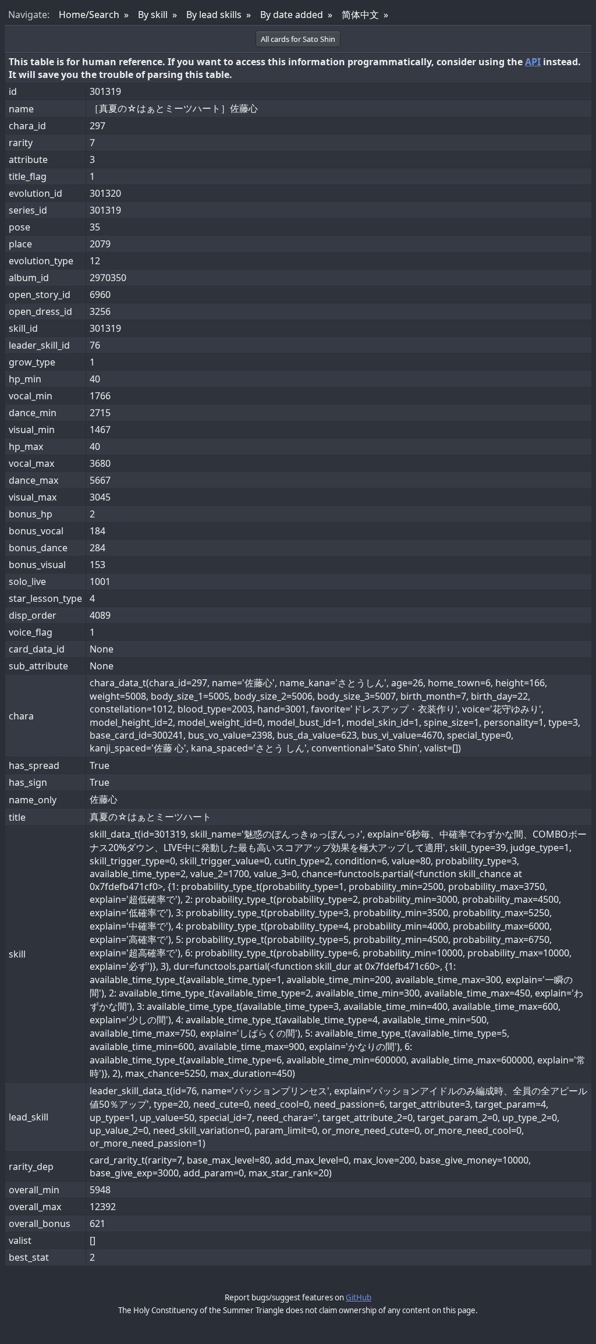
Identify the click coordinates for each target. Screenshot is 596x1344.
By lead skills (214, 14)
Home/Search (89, 14)
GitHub (358, 1297)
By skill (153, 14)
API (533, 61)
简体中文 (360, 14)
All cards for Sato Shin (298, 39)
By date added (291, 14)
